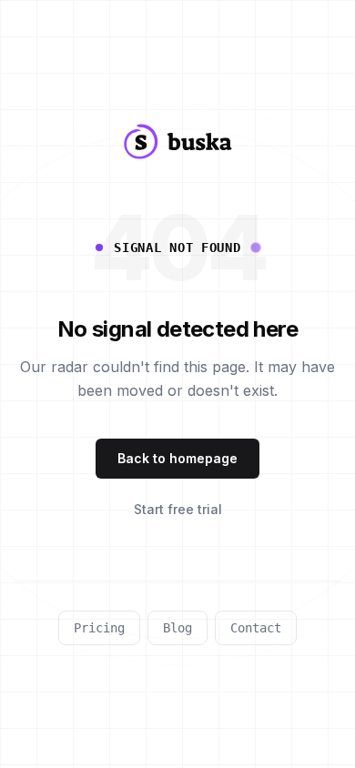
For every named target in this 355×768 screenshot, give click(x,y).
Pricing (99, 628)
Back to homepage (177, 458)
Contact (255, 628)
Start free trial (178, 509)
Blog (177, 628)
